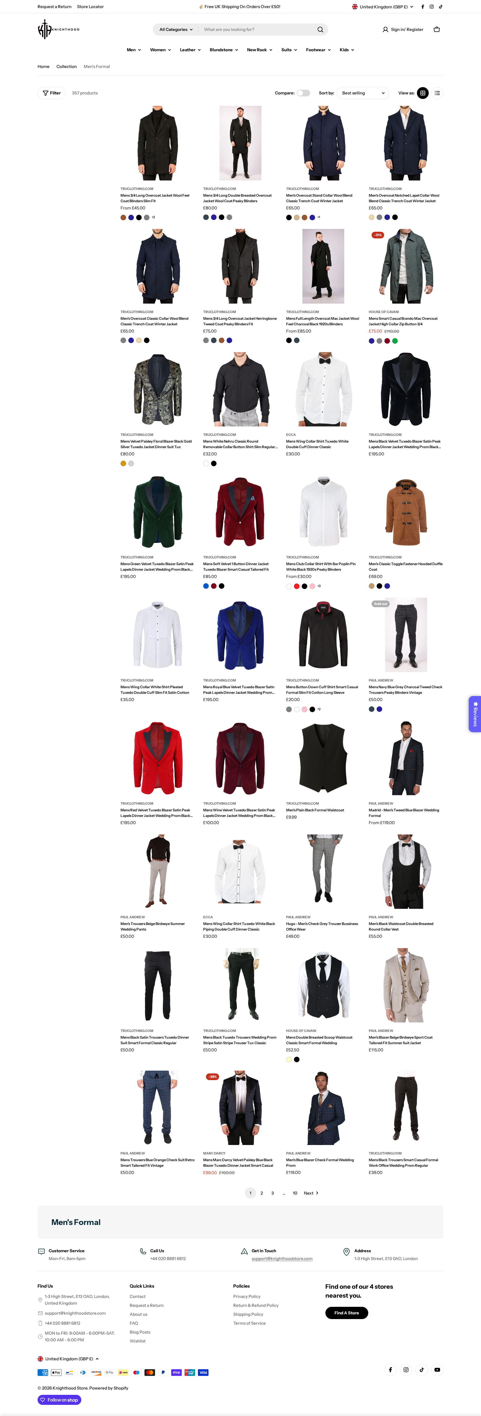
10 (295, 1193)
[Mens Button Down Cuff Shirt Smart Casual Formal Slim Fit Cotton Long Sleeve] (323, 635)
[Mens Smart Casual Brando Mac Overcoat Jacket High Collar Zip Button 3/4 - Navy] (371, 341)
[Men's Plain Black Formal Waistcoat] (323, 758)
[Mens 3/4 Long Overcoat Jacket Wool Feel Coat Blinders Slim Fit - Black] (139, 217)
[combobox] (240, 29)
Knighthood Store (70, 1388)
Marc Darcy (214, 1153)
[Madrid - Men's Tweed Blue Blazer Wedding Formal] (406, 758)
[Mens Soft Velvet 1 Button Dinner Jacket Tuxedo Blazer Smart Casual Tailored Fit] (240, 512)
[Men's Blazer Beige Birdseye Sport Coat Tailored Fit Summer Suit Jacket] (406, 985)
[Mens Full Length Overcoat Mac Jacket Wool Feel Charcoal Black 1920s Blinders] (323, 266)
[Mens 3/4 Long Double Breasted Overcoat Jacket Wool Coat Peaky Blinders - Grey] (229, 217)
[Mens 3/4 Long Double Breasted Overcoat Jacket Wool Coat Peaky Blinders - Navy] (214, 217)
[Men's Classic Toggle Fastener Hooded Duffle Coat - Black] (379, 586)
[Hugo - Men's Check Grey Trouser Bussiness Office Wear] (323, 871)
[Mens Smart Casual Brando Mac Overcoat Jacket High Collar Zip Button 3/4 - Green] (395, 341)
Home (44, 66)
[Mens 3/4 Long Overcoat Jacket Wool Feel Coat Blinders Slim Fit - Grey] (146, 217)
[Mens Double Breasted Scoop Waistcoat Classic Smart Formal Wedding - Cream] (289, 1059)
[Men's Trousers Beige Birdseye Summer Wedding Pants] (158, 871)
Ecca (291, 435)
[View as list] (437, 93)
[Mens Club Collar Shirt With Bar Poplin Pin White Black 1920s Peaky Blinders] (323, 512)
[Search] (320, 29)
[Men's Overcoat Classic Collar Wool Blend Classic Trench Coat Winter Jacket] (158, 266)
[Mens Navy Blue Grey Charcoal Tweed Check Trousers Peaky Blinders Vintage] (406, 635)
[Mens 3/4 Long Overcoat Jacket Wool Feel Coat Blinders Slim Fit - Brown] (123, 217)
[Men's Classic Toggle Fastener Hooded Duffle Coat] (406, 512)
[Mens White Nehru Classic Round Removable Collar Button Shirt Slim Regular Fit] (240, 389)
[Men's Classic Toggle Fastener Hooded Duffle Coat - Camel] (371, 586)
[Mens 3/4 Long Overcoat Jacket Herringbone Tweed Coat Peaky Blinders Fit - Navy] (229, 340)
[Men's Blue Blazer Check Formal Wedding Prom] (323, 1108)
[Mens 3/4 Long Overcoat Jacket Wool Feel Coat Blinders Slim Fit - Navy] (131, 217)
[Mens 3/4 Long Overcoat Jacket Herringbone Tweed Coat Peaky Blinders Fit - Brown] (221, 340)
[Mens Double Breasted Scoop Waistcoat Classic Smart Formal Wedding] (323, 985)
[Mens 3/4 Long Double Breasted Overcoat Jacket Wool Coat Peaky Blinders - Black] (221, 217)
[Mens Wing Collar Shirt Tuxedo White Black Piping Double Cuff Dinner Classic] (240, 871)
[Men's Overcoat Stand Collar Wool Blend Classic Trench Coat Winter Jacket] (323, 143)
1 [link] (250, 1193)
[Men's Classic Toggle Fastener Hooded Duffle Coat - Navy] (387, 586)
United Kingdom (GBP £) (384, 6)
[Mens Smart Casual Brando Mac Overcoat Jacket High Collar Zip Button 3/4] (406, 266)
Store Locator (90, 6)
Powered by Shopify (108, 1388)
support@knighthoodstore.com (282, 1258)
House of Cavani (384, 312)
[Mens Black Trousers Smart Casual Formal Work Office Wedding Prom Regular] (406, 1108)
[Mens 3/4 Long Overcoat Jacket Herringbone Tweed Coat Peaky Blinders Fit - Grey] (206, 340)
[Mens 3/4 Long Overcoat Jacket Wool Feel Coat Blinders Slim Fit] (158, 143)
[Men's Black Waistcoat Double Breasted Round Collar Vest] (406, 871)
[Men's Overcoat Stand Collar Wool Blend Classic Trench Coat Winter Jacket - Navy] (312, 217)
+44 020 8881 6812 (62, 1323)
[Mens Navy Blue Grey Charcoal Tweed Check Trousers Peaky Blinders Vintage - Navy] (379, 709)
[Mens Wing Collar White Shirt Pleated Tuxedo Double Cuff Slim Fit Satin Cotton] (158, 635)
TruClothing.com (137, 189)
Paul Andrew (381, 680)
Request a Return (55, 6)
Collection (67, 66)
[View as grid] (423, 93)
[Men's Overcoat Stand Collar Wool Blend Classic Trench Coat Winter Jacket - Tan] (297, 217)
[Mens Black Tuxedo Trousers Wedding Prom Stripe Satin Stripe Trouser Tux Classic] (240, 985)
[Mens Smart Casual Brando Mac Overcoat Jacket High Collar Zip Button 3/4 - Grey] (379, 341)
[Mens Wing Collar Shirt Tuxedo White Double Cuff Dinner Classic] (323, 389)
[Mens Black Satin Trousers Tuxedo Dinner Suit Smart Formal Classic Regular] (158, 985)
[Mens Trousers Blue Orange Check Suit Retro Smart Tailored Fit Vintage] (158, 1108)
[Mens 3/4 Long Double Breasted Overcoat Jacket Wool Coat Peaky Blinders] (240, 143)
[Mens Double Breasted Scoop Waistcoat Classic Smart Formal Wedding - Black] (297, 1059)
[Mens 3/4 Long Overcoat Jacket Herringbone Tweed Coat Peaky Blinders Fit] (240, 266)
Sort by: (326, 93)
